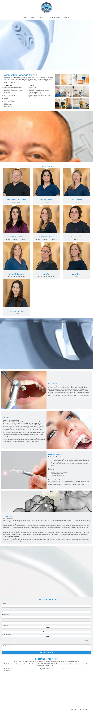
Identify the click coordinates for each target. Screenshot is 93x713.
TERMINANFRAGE (55, 17)
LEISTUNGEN (41, 17)
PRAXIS (25, 17)
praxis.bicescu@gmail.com (70, 668)
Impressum (84, 709)
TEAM (33, 17)
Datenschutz (74, 709)
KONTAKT (67, 17)
